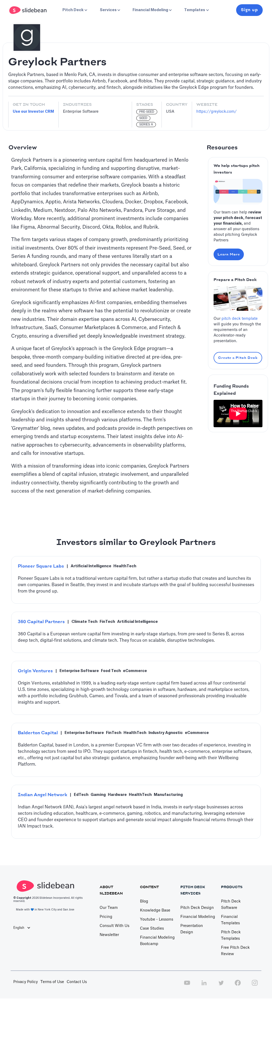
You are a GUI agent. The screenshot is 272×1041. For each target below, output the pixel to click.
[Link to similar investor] (136, 579)
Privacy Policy (25, 982)
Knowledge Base (155, 910)
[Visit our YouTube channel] (187, 986)
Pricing (106, 917)
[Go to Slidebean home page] (28, 10)
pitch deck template (240, 319)
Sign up (249, 10)
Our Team (109, 908)
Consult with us (114, 926)
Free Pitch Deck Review (235, 951)
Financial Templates (230, 920)
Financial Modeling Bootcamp (157, 941)
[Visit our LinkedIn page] (204, 986)
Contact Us (77, 982)
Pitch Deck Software (231, 905)
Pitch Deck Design (197, 908)
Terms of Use (52, 982)
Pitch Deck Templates (231, 935)
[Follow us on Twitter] (221, 986)
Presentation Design (191, 929)
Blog (144, 901)
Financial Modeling (197, 917)
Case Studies (152, 928)
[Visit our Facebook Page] (238, 986)
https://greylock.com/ (216, 112)
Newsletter (109, 935)
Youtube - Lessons (156, 919)
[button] (74, 10)
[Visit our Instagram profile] (255, 986)
